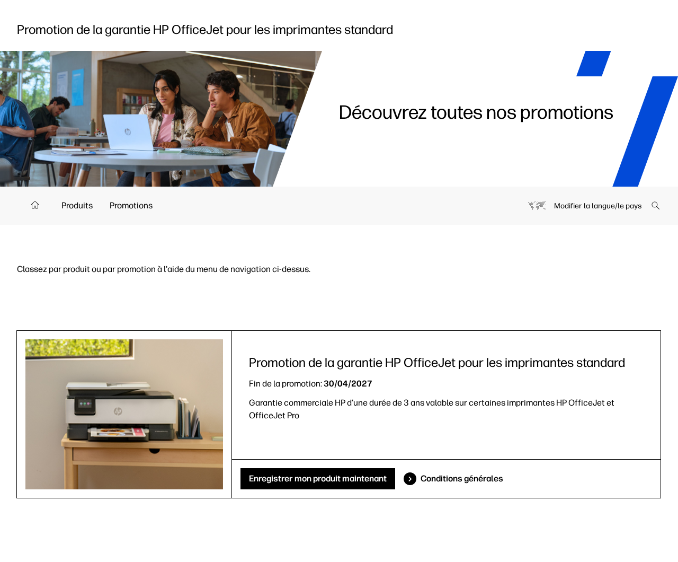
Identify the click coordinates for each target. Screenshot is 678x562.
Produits (77, 205)
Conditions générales (462, 478)
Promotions (131, 205)
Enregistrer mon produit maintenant (318, 478)
